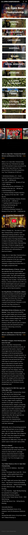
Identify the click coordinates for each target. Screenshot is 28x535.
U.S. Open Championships (10, 1)
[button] (26, 1)
